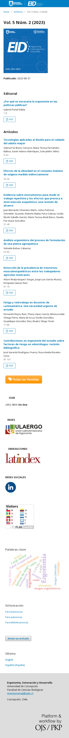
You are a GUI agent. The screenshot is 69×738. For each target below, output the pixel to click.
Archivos (18, 11)
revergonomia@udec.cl (20, 693)
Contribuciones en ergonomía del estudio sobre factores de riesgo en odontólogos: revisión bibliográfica (34, 344)
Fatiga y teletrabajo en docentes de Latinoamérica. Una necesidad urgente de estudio (30, 306)
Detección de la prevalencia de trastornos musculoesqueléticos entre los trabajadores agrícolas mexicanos (32, 271)
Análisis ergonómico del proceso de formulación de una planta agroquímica (34, 241)
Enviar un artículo (18, 638)
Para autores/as (13, 617)
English (9, 659)
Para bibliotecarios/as (16, 622)
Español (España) (15, 665)
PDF (10, 119)
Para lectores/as (14, 611)
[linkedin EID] (10, 491)
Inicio (6, 11)
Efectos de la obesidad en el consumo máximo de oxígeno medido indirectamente (33, 172)
